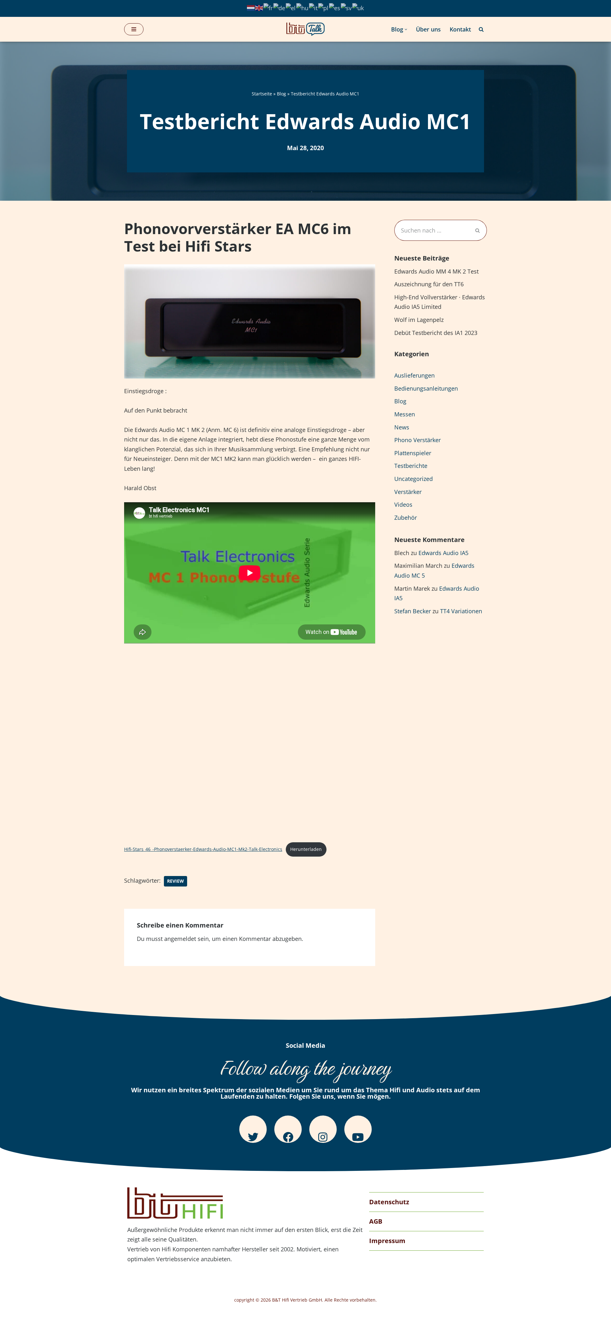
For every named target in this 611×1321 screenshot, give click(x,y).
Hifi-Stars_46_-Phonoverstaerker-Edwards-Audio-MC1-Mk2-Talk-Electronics (203, 849)
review (175, 881)
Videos (403, 504)
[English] (259, 7)
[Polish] (323, 7)
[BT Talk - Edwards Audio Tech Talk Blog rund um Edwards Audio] (305, 29)
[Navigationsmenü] (134, 29)
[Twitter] (253, 1129)
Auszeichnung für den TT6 (429, 284)
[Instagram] (323, 1129)
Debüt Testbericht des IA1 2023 (435, 333)
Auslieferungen (414, 375)
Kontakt (460, 29)
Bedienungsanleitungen (426, 388)
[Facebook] (288, 1129)
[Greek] (291, 7)
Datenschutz (389, 1202)
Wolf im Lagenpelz (419, 319)
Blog (281, 94)
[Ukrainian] (358, 7)
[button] (406, 29)
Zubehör (405, 517)
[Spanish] (335, 7)
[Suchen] (481, 29)
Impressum (387, 1240)
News (401, 427)
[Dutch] (251, 7)
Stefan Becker (412, 611)
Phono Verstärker (417, 440)
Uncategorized (413, 479)
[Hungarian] (302, 7)
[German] (279, 7)
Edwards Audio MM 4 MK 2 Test (436, 271)
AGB (375, 1221)
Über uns (428, 29)
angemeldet (180, 938)
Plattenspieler (412, 453)
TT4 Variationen (461, 611)
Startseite (262, 94)
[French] (268, 7)
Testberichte (410, 465)
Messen (404, 414)
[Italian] (313, 7)
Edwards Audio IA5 (443, 553)
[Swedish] (346, 7)
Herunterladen (306, 849)
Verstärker (408, 492)
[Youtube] (358, 1129)
